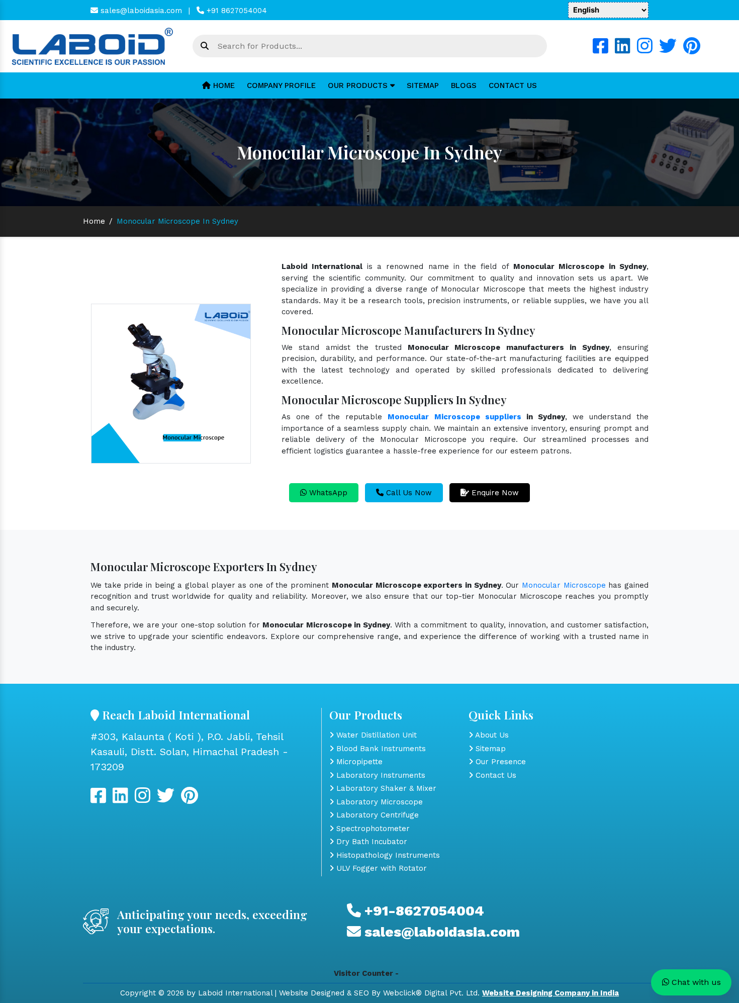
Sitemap (423, 85)
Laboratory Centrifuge (376, 814)
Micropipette (358, 761)
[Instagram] (645, 49)
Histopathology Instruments (387, 855)
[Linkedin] (622, 49)
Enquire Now (494, 492)
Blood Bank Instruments (380, 748)
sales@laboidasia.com (140, 10)
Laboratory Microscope (378, 801)
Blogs (464, 85)
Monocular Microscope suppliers (454, 416)
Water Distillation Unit (375, 735)
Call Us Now (408, 492)
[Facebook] (600, 49)
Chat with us (695, 982)
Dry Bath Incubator (370, 841)
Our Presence (499, 761)
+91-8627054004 (422, 910)
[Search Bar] (205, 46)
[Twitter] (668, 49)
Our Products (359, 85)
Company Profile (281, 85)
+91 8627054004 (235, 10)
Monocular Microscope (564, 585)
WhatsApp (327, 492)
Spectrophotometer (372, 828)
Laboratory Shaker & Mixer (385, 788)
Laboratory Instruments (379, 775)
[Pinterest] (691, 49)
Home (223, 85)
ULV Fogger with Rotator (380, 868)
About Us (491, 735)
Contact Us (513, 85)
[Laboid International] (92, 45)
